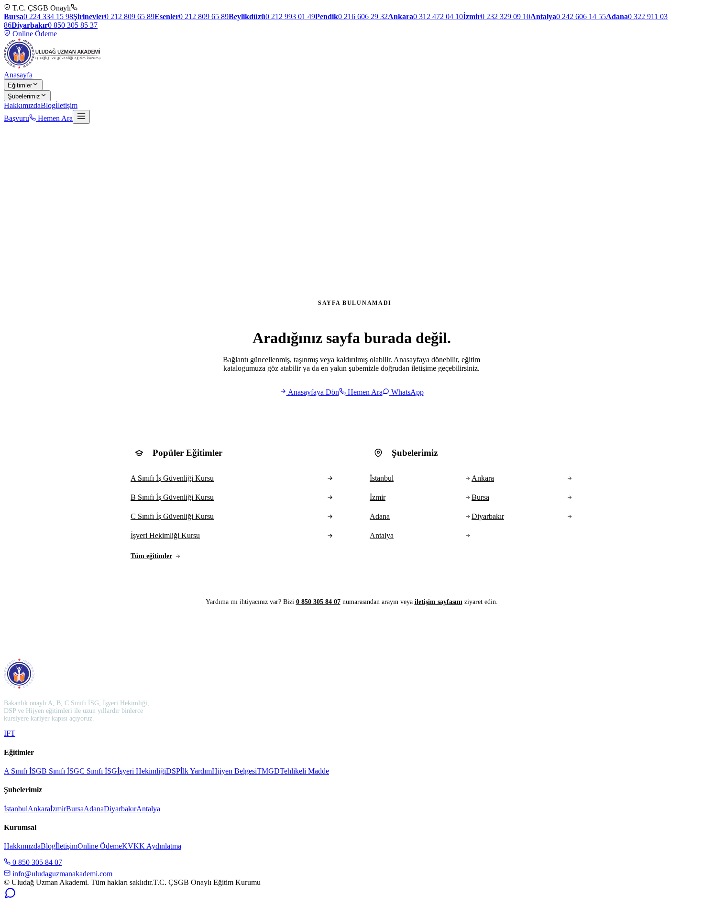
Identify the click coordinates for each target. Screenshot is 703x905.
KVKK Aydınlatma (151, 846)
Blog (48, 105)
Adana (94, 809)
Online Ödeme (34, 34)
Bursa (75, 809)
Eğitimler (20, 85)
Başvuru (16, 118)
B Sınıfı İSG (60, 771)
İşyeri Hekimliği (141, 771)
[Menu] (81, 117)
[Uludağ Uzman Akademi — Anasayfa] (52, 53)
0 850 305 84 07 (318, 601)
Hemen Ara (54, 118)
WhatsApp (406, 392)
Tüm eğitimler (151, 556)
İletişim (66, 105)
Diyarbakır (120, 809)
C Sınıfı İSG (98, 771)
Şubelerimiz (24, 96)
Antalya (148, 809)
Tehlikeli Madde (304, 771)
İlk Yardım (196, 771)
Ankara (39, 809)
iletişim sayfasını (438, 601)
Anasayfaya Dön (312, 392)
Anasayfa (18, 75)
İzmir (58, 809)
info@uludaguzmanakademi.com (61, 874)
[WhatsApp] (10, 897)
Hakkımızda (22, 105)
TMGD (268, 771)
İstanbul (16, 809)
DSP (173, 771)
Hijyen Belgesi (234, 771)
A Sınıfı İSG (23, 771)
